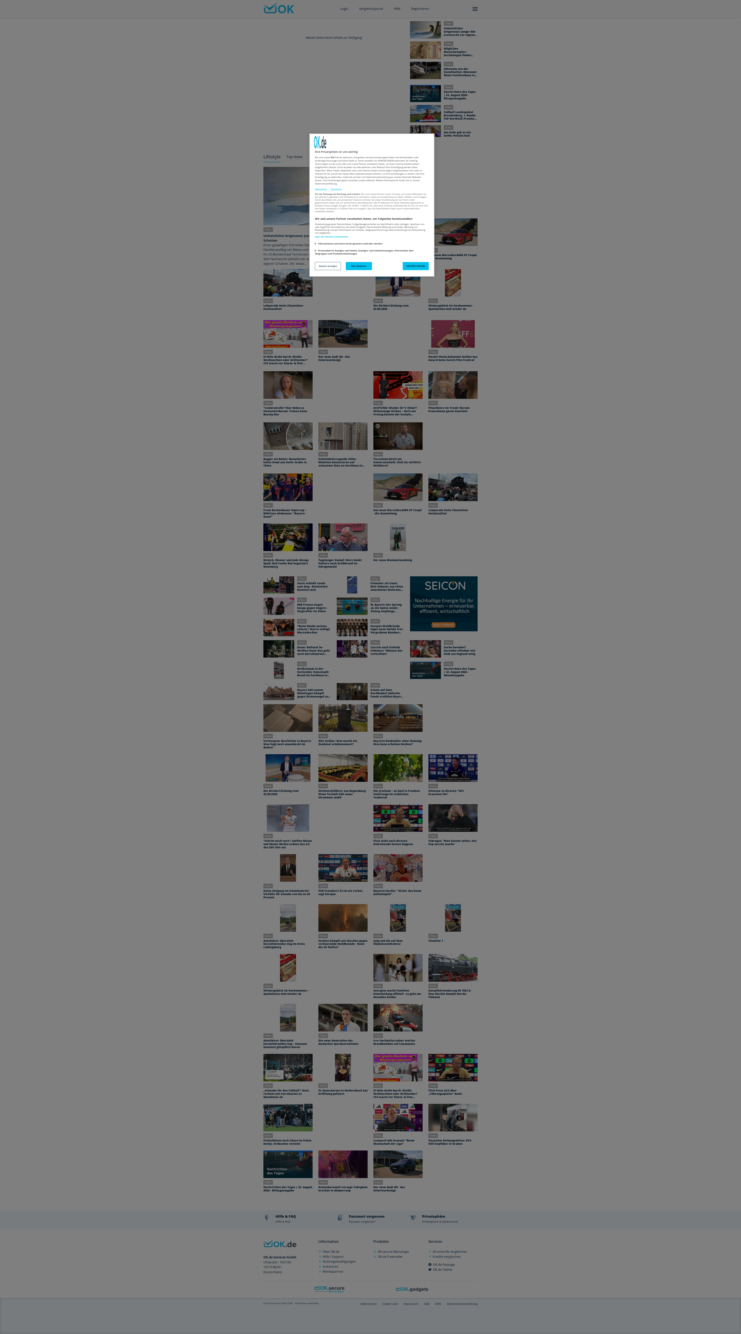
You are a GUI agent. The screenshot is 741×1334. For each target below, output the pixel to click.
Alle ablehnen (358, 266)
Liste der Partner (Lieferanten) (332, 236)
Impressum (336, 189)
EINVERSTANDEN (415, 266)
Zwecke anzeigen (328, 266)
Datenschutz (321, 189)
